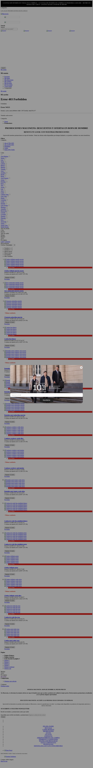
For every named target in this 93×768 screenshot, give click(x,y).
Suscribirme (46, 400)
